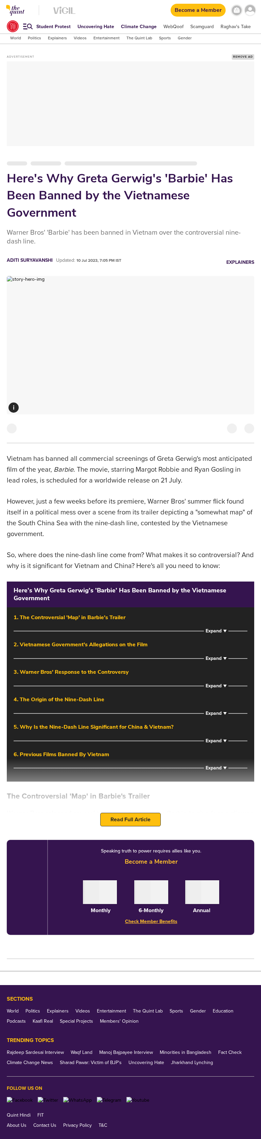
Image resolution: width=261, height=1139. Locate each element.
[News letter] (237, 10)
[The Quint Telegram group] (109, 1100)
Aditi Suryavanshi (30, 260)
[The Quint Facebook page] (20, 1100)
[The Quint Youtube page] (137, 1100)
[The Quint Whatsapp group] (77, 1100)
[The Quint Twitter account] (48, 1100)
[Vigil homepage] (64, 14)
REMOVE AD (243, 57)
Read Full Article (130, 819)
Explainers (240, 262)
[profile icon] (250, 10)
